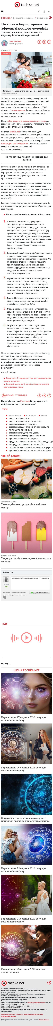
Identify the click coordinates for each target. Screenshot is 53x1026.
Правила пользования (8, 1014)
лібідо (44, 415)
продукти (31, 415)
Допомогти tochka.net (23, 18)
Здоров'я (5, 53)
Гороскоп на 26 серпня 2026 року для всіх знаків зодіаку (23, 769)
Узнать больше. (44, 1020)
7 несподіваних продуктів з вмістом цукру (23, 506)
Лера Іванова (15, 41)
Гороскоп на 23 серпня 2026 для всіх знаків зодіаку (23, 970)
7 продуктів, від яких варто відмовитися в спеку (26, 559)
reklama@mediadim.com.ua (36, 1002)
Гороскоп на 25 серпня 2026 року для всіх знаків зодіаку (23, 870)
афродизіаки (15, 415)
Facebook (25, 401)
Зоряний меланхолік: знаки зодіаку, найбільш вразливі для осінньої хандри (25, 819)
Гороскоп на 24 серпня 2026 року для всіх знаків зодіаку (23, 920)
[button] (44, 11)
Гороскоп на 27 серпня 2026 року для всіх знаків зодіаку (23, 719)
